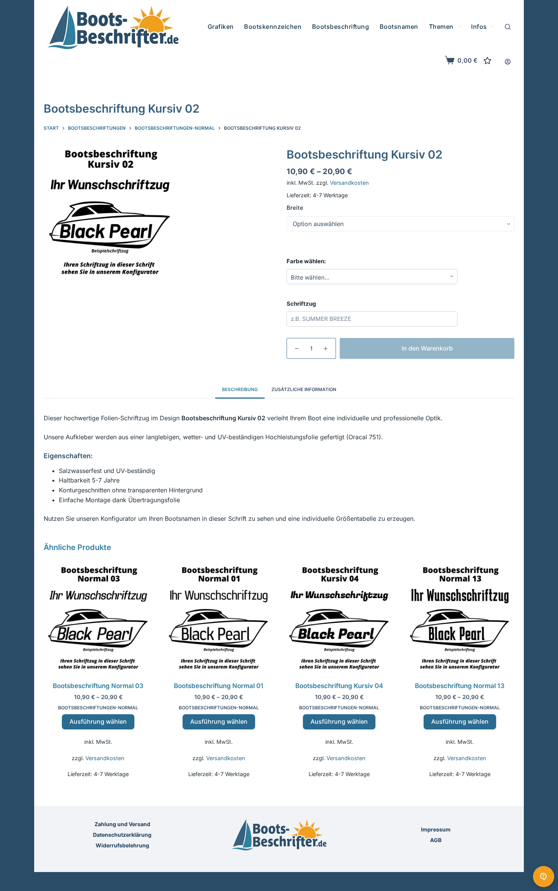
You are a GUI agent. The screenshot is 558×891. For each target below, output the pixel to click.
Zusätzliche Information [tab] (303, 389)
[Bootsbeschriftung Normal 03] (98, 618)
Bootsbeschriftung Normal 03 (98, 686)
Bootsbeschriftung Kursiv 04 (339, 686)
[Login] (508, 61)
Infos (479, 26)
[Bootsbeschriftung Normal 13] (460, 618)
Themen (441, 26)
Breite (295, 207)
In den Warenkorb (427, 348)
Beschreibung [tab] (240, 389)
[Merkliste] (487, 61)
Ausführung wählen (98, 721)
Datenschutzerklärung (122, 834)
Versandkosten (349, 182)
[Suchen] (508, 27)
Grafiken (221, 26)
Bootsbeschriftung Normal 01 (218, 686)
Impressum (436, 829)
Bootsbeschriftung (340, 26)
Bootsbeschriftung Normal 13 (459, 686)
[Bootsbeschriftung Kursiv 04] (339, 618)
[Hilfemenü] (543, 876)
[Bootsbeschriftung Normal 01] (219, 618)
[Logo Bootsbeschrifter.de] (113, 27)
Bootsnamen (399, 26)
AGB (435, 840)
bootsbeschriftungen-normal (98, 707)
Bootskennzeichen (272, 26)
